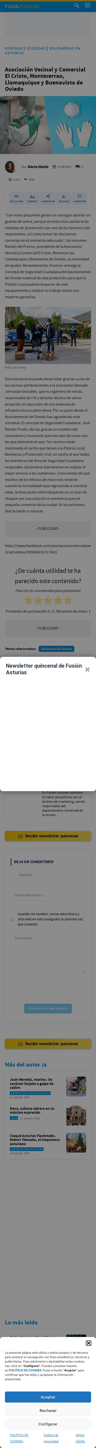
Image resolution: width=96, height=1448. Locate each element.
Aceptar (48, 1397)
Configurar (48, 1424)
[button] (88, 1343)
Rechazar (48, 1410)
